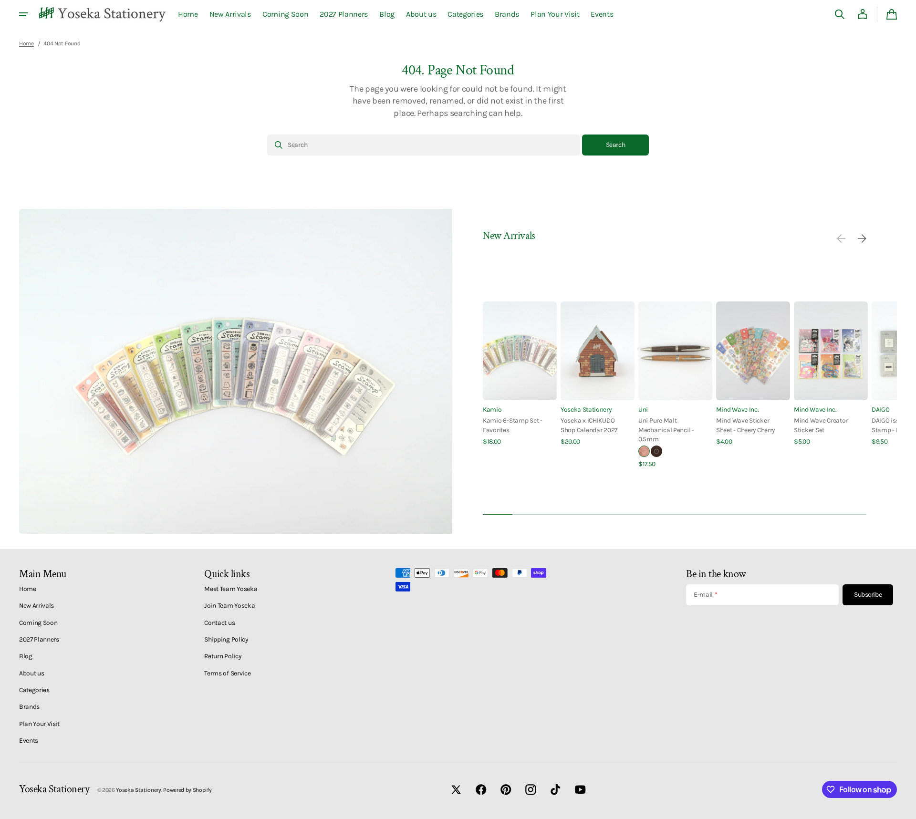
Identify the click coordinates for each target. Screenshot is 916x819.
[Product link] (520, 373)
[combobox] (423, 145)
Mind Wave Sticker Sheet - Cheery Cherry (745, 424)
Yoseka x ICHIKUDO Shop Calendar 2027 (589, 424)
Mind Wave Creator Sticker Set (821, 424)
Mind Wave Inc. (737, 409)
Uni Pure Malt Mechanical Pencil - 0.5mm (666, 429)
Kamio (492, 409)
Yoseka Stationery (586, 409)
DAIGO (880, 409)
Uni (643, 409)
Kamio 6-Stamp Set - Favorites (512, 424)
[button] (839, 14)
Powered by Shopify (187, 790)
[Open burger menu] (23, 14)
